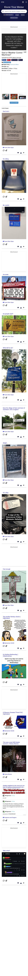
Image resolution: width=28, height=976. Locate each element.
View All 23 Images (14, 102)
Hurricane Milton (14, 64)
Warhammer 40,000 (9, 643)
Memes (22, 14)
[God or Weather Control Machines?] (14, 42)
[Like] (21, 153)
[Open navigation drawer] (26, 2)
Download (15, 59)
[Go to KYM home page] (2, 2)
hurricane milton (7, 62)
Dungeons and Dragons (10, 817)
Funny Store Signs (9, 147)
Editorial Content (14, 17)
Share (4, 59)
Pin (9, 59)
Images (17, 14)
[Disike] (18, 153)
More (21, 59)
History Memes (8, 774)
